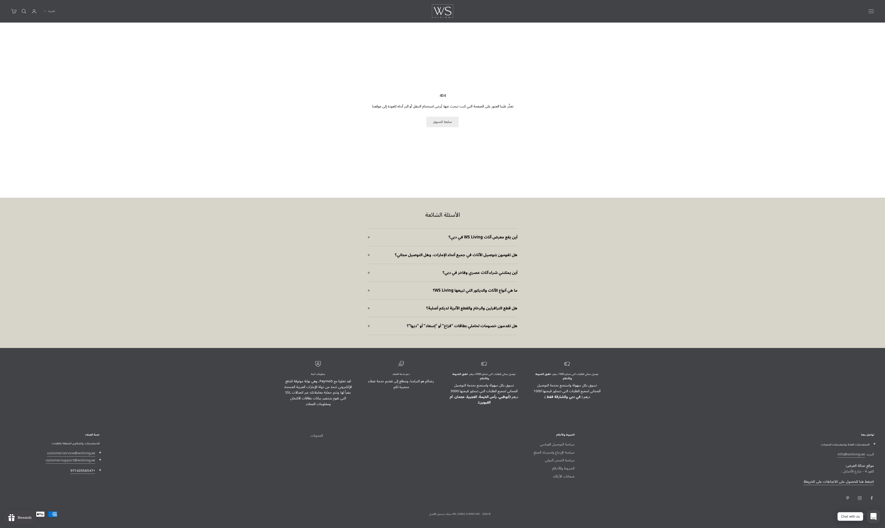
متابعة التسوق (442, 122)
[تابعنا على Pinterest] (847, 498)
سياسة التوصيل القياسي (557, 444)
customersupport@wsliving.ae (70, 460)
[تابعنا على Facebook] (871, 498)
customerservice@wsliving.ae (71, 453)
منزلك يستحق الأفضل (440, 514)
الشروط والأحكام (563, 468)
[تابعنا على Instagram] (859, 498)
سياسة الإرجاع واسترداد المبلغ (554, 452)
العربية (51, 11)
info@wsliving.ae (851, 454)
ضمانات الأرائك (564, 476)
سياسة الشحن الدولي (560, 460)
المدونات (316, 435)
